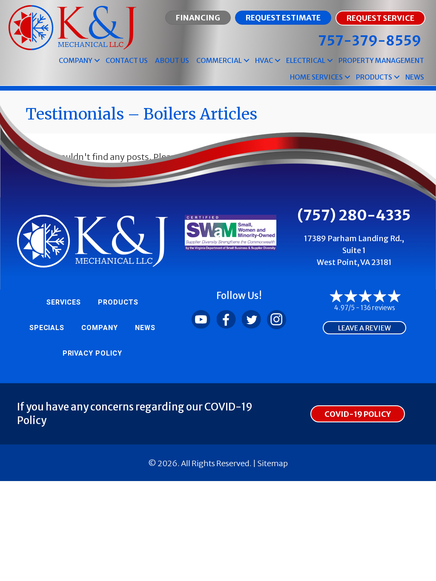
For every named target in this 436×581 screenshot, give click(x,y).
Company (75, 60)
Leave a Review (364, 328)
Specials (47, 328)
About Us (172, 60)
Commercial (219, 60)
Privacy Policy (92, 353)
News (414, 77)
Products (374, 77)
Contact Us (127, 60)
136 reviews (378, 308)
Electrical (305, 60)
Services (63, 302)
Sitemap (272, 463)
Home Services (316, 77)
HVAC (264, 60)
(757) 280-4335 (354, 215)
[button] (97, 60)
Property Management (381, 60)
